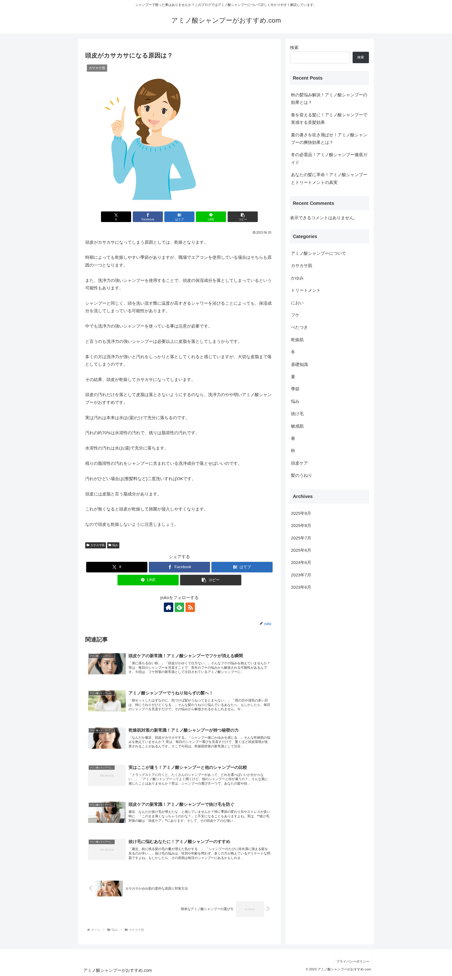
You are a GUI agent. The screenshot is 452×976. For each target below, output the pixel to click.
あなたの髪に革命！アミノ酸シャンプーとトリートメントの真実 (329, 178)
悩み (115, 545)
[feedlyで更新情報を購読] (179, 607)
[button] (243, 216)
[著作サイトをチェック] (168, 607)
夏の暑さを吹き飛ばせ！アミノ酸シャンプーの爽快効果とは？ (329, 139)
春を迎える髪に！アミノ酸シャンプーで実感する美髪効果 (329, 119)
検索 (294, 47)
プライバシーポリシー (352, 961)
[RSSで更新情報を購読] (190, 607)
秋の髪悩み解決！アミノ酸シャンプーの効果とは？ (329, 99)
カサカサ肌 (97, 545)
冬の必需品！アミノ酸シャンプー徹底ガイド (329, 158)
